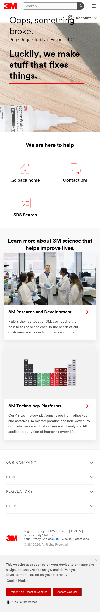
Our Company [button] (21, 463)
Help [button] (11, 506)
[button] (22, 602)
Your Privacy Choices (38, 539)
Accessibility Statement (40, 535)
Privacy (39, 531)
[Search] (80, 6)
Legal (27, 531)
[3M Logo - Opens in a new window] (10, 6)
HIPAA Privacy (58, 531)
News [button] (12, 477)
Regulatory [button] (19, 492)
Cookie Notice (18, 581)
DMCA (76, 531)
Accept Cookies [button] (67, 592)
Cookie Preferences (75, 539)
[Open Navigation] (94, 6)
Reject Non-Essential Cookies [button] (28, 592)
